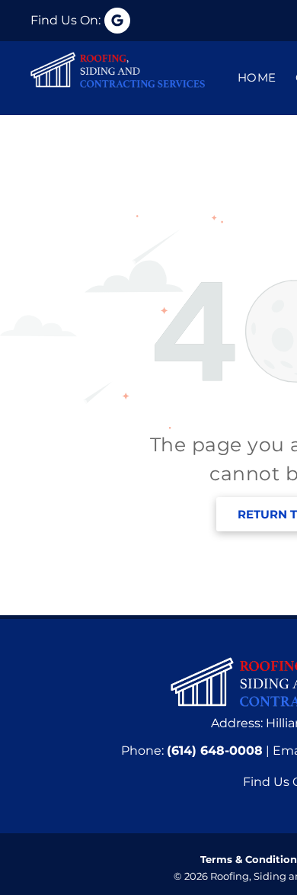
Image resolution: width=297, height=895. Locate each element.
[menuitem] (247, 78)
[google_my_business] (80, 21)
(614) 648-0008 (215, 750)
